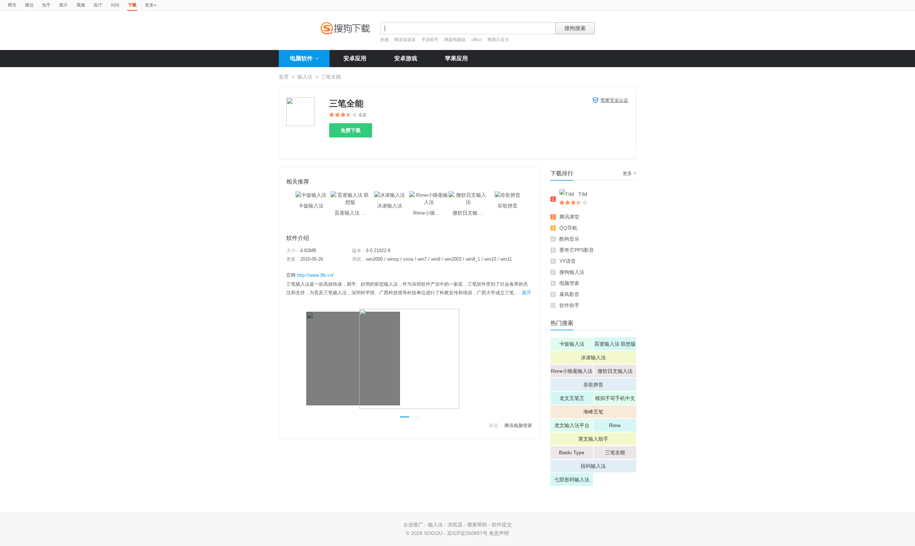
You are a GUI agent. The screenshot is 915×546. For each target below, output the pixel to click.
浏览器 (455, 524)
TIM (582, 194)
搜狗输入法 (571, 272)
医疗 (98, 4)
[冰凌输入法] (389, 195)
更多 (151, 4)
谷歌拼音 (593, 384)
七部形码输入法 (571, 479)
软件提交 (502, 524)
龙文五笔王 (571, 398)
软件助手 (569, 305)
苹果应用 (456, 58)
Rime (615, 425)
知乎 (46, 4)
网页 (12, 4)
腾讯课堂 (569, 217)
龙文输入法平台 (571, 425)
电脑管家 (569, 283)
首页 (284, 77)
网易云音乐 (498, 39)
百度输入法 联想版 (615, 344)
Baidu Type (571, 452)
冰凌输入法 (593, 357)
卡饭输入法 (571, 344)
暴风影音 (569, 294)
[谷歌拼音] (507, 195)
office (477, 39)
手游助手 (430, 39)
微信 (29, 4)
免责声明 (499, 533)
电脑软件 (301, 58)
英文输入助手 (593, 439)
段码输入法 (593, 466)
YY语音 (567, 261)
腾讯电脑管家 (518, 425)
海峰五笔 (593, 412)
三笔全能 (615, 452)
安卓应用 (354, 58)
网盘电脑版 (455, 39)
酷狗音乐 (569, 239)
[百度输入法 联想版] (350, 195)
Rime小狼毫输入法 (572, 371)
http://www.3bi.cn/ (315, 275)
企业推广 (413, 524)
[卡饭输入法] (311, 195)
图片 (63, 4)
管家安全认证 (614, 100)
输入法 (304, 77)
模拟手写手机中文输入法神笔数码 (615, 400)
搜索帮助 (477, 524)
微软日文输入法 (615, 371)
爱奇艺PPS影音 (576, 250)
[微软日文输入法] (468, 195)
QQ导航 (568, 228)
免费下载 (351, 130)
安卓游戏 (405, 58)
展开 (526, 292)
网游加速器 (405, 39)
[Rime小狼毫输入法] (429, 195)
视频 (80, 4)
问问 (115, 4)
